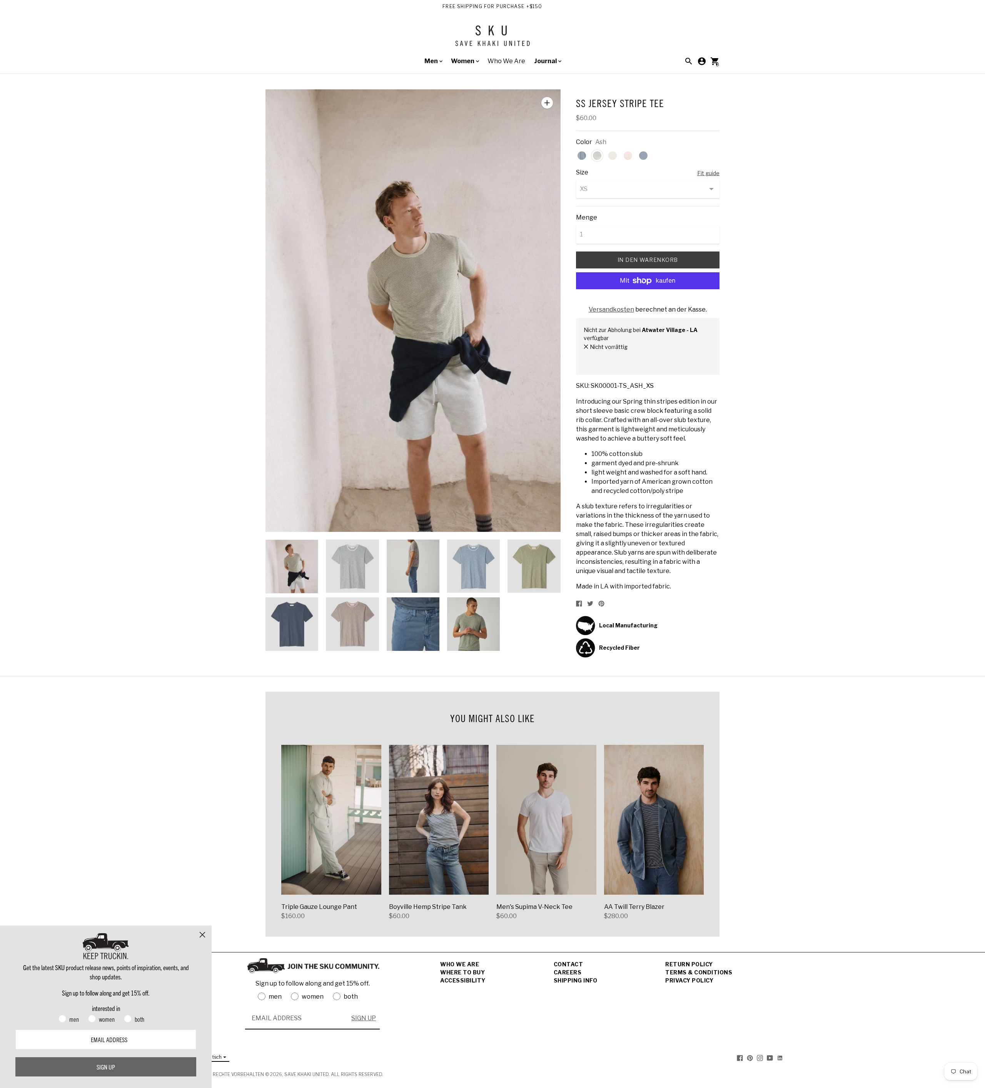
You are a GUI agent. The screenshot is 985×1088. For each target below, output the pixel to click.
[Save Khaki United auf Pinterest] (750, 1057)
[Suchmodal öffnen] (688, 61)
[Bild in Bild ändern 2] (352, 566)
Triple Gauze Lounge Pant (319, 906)
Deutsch (212, 1057)
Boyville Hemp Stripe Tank (428, 906)
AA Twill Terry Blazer (634, 906)
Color (584, 142)
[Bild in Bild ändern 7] (352, 623)
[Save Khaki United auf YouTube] (770, 1057)
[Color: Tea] (628, 155)
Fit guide (708, 173)
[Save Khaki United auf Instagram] (760, 1057)
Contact (568, 964)
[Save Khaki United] (492, 38)
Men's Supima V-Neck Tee (534, 906)
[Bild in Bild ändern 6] (291, 623)
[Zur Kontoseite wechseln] (701, 61)
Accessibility (463, 980)
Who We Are (506, 61)
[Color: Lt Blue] (582, 155)
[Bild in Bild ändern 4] (473, 566)
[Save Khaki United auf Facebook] (740, 1057)
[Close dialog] (202, 935)
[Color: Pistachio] (612, 155)
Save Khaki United (306, 1074)
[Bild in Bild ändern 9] (473, 623)
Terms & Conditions (698, 972)
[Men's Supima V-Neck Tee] (546, 820)
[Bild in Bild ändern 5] (534, 566)
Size (582, 172)
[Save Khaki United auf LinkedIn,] (780, 1057)
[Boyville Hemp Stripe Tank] (439, 820)
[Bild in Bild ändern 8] (413, 623)
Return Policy (689, 964)
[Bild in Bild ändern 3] (413, 566)
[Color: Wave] (643, 155)
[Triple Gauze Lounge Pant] (331, 820)
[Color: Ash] (597, 155)
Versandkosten (611, 309)
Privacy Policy (689, 980)
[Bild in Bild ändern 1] (291, 566)
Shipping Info (576, 980)
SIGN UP (363, 1018)
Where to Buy (462, 972)
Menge (586, 217)
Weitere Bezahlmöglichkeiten (647, 301)
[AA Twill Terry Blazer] (654, 820)
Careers (568, 972)
